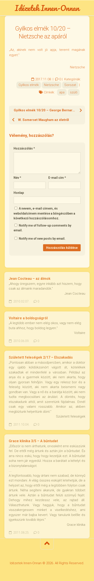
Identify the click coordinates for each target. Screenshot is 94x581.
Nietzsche (51, 85)
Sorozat (70, 85)
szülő (73, 92)
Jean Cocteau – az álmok (29, 279)
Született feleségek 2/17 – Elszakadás (41, 357)
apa (61, 92)
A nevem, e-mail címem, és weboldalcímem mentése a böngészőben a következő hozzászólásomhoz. (44, 213)
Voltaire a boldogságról (28, 318)
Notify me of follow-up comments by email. (42, 228)
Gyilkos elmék (29, 85)
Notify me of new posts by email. (42, 238)
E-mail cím (57, 177)
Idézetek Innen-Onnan (47, 7)
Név (17, 177)
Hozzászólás (24, 148)
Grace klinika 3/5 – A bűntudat (33, 441)
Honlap (19, 192)
